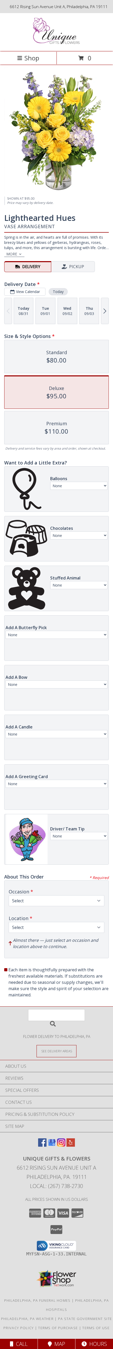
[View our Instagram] (61, 1145)
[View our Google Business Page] (52, 1145)
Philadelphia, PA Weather (27, 1318)
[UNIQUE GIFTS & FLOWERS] (56, 44)
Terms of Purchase (58, 1327)
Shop (31, 58)
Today (58, 291)
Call (20, 1343)
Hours (97, 1343)
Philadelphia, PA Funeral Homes (37, 1300)
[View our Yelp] (70, 1145)
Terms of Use (96, 1327)
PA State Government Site (85, 1318)
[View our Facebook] (42, 1145)
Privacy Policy (18, 1327)
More (11, 253)
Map (58, 1343)
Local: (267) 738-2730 (56, 1186)
